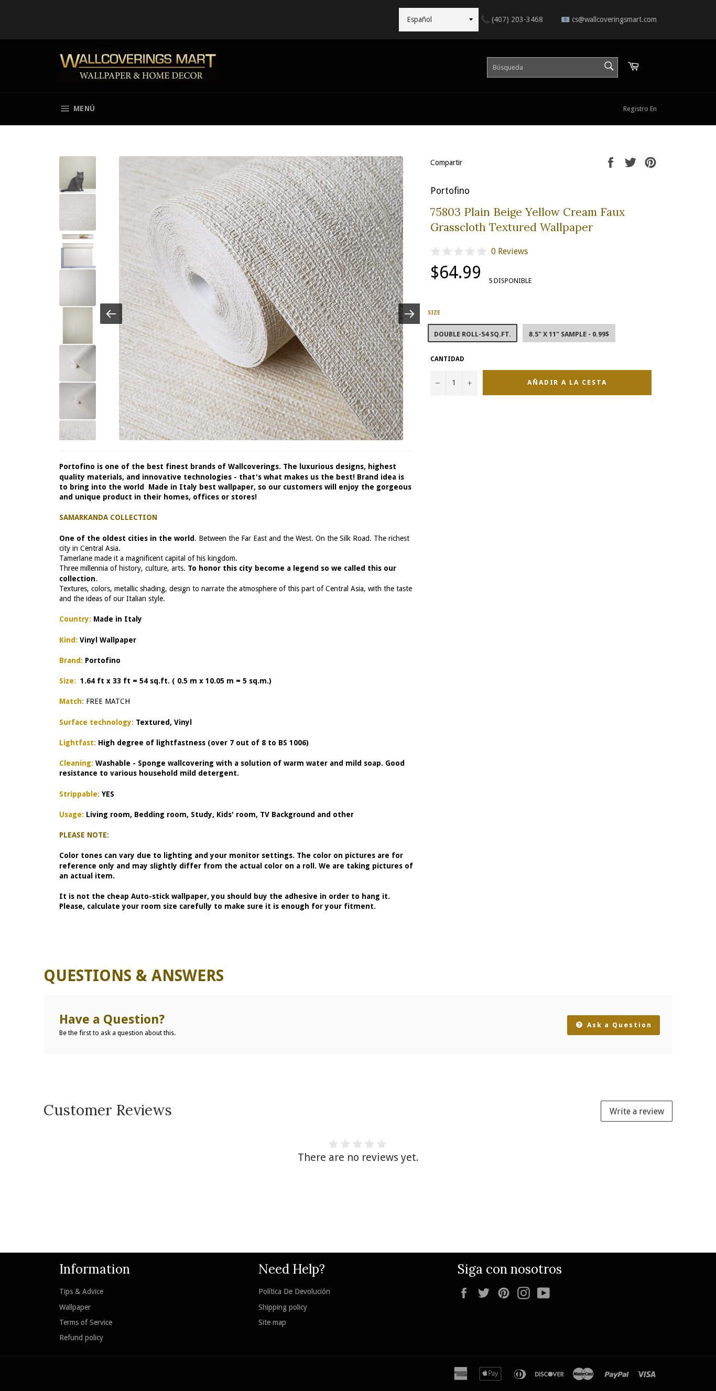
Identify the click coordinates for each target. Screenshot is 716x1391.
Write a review (637, 1111)
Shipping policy (282, 1307)
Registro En (640, 109)
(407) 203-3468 (512, 19)
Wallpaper (75, 1307)
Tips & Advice (81, 1291)
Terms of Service (85, 1322)
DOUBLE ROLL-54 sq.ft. (472, 334)
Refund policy (81, 1337)
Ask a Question (618, 1025)
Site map (272, 1322)
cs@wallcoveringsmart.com (609, 19)
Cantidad (447, 359)
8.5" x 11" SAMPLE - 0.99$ (569, 334)
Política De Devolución (294, 1291)
